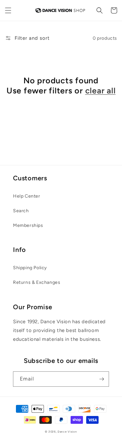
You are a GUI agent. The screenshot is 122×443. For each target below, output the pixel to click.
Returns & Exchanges (36, 282)
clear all (100, 90)
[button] (8, 10)
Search (21, 211)
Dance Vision (67, 431)
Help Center (26, 196)
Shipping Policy (30, 267)
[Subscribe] (101, 379)
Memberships (28, 225)
